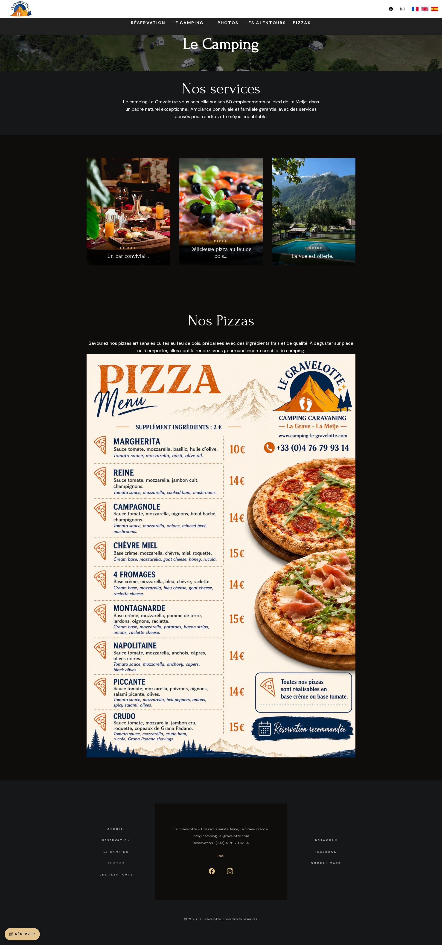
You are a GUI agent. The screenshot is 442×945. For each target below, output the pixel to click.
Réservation (116, 840)
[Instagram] (402, 9)
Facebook (326, 852)
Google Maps (326, 863)
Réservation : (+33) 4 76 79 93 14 (221, 843)
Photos (116, 863)
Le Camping (116, 852)
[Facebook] (391, 9)
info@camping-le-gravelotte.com (221, 836)
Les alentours (116, 874)
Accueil (116, 829)
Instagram (326, 840)
